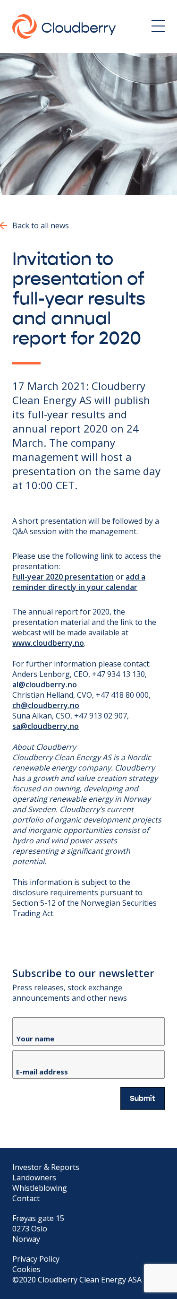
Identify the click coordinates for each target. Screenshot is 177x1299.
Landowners (34, 1177)
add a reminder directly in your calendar (78, 582)
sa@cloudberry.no (45, 726)
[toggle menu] (158, 26)
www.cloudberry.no (48, 643)
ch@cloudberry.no (45, 705)
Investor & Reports (45, 1167)
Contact (26, 1198)
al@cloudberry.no (44, 684)
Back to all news (40, 225)
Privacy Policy (35, 1259)
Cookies (26, 1269)
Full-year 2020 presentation (63, 577)
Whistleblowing (39, 1188)
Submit (142, 1098)
